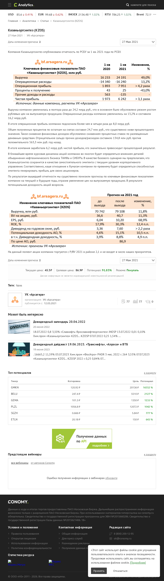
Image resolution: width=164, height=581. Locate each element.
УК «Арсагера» (35, 35)
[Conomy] (25, 5)
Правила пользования (25, 533)
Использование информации (29, 543)
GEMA (14, 400)
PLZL (14, 406)
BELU (14, 394)
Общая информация (74, 533)
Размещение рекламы (76, 543)
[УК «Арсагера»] (15, 300)
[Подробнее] (138, 562)
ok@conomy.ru (122, 538)
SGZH (14, 413)
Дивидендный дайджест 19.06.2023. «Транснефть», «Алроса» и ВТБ (80, 344)
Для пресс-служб (72, 538)
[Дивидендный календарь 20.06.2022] (19, 327)
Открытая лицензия (23, 538)
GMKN (15, 387)
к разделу (150, 372)
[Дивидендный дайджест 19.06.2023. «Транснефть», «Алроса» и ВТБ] (19, 349)
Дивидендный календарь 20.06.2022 (59, 322)
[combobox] (138, 42)
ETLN (14, 419)
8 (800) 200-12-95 (124, 533)
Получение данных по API (78, 548)
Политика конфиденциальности (31, 548)
